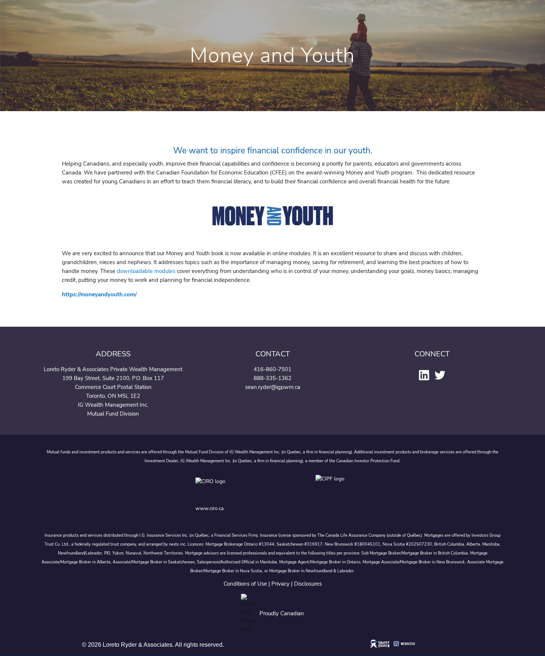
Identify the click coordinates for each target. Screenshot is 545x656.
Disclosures (308, 583)
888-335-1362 (272, 378)
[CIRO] (233, 487)
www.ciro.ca (209, 508)
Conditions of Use (245, 583)
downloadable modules (146, 271)
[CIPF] (332, 487)
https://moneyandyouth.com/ (99, 294)
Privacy (280, 583)
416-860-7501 (272, 369)
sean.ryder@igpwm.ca (272, 387)
